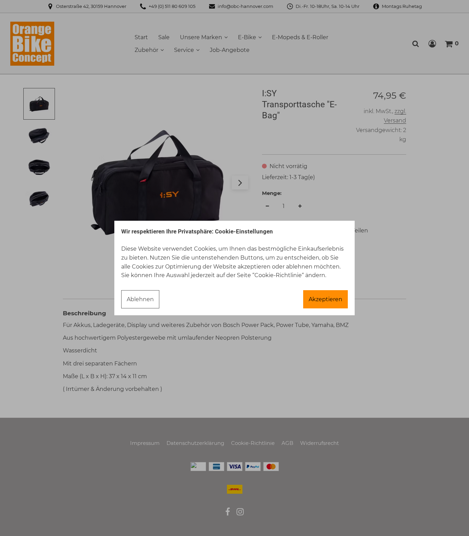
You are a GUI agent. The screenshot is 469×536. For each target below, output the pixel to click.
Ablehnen (140, 299)
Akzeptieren (325, 299)
